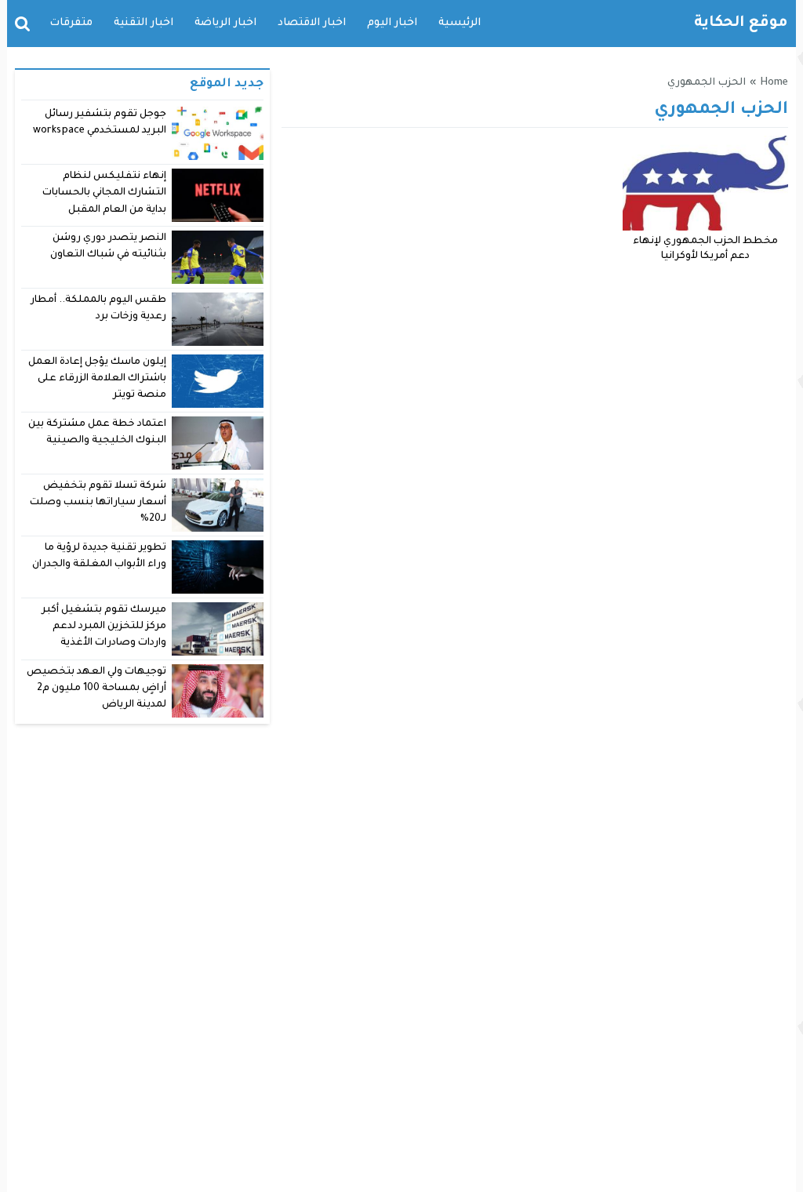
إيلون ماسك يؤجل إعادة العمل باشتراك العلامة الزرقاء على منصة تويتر (97, 379)
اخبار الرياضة (225, 23)
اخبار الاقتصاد (312, 23)
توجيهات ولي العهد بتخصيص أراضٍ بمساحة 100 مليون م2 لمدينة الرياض (96, 689)
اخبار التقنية (143, 23)
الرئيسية (459, 23)
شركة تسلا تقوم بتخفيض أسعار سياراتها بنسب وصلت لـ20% (98, 503)
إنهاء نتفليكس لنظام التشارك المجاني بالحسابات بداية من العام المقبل (104, 193)
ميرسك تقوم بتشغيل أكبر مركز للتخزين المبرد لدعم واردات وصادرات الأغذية (104, 627)
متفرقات (71, 23)
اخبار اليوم (392, 23)
